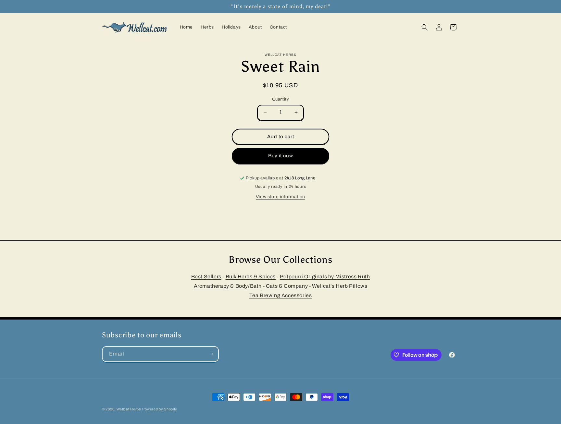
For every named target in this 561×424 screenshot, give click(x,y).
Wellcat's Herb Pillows (339, 286)
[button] (425, 27)
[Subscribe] (211, 354)
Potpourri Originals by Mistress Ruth (325, 276)
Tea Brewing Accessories (280, 295)
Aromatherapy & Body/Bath (228, 286)
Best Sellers (206, 276)
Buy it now (280, 155)
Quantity (280, 99)
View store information (280, 196)
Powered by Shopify (159, 409)
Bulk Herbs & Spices (251, 276)
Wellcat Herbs (129, 409)
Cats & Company (287, 286)
